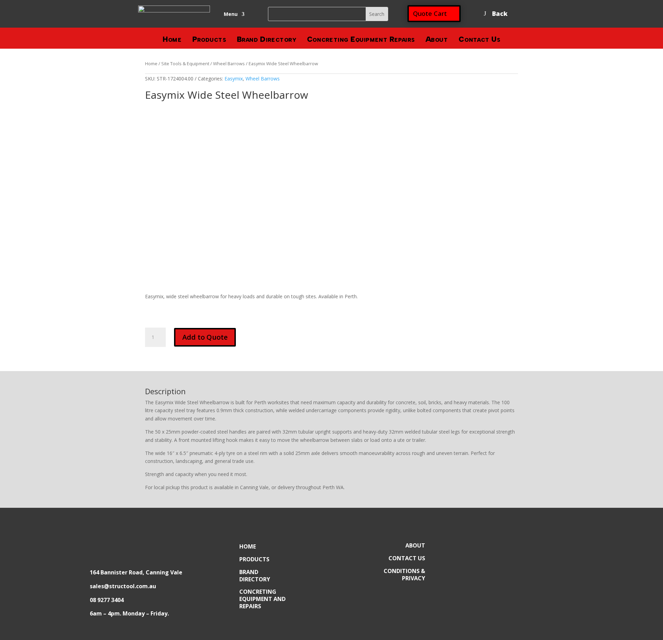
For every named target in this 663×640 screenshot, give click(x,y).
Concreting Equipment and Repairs (262, 599)
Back (500, 13)
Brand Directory (266, 41)
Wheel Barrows (229, 63)
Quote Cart (430, 13)
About (436, 41)
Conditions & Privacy (404, 575)
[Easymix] (179, 128)
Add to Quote (205, 337)
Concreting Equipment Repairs (361, 41)
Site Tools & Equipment (185, 63)
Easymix (233, 78)
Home (172, 41)
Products (209, 41)
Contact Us (479, 41)
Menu (231, 14)
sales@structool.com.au (123, 586)
